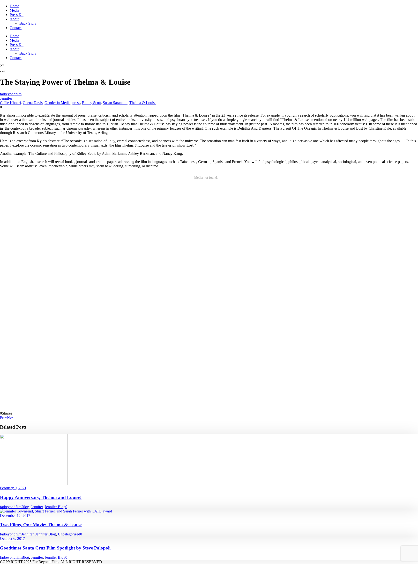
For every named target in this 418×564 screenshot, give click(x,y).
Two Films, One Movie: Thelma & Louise (41, 524)
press (76, 103)
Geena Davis (33, 103)
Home (14, 6)
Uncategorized (69, 534)
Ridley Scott (91, 103)
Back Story (28, 23)
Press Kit (16, 15)
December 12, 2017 (15, 515)
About (14, 19)
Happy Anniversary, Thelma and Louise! (41, 497)
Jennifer (6, 98)
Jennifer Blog (55, 507)
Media (14, 10)
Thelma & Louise (142, 103)
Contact (16, 28)
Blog (25, 507)
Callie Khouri (10, 103)
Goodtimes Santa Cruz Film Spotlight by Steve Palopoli (55, 547)
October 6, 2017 (12, 538)
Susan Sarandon (115, 103)
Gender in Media (57, 103)
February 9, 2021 (13, 488)
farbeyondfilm (11, 94)
